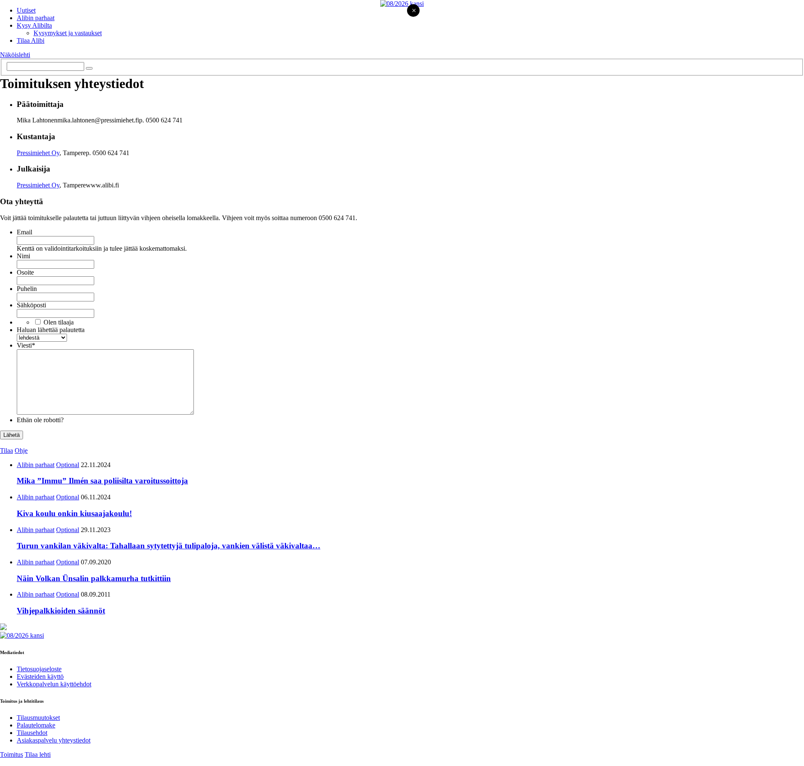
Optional (67, 464)
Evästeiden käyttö (40, 676)
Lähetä (11, 435)
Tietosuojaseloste (39, 669)
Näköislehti (15, 54)
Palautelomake (36, 725)
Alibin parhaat (35, 17)
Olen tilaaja (59, 322)
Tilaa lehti (38, 754)
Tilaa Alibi (30, 40)
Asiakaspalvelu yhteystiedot (53, 740)
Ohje (21, 450)
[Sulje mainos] (413, 11)
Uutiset (26, 10)
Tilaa (6, 450)
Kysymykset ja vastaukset (68, 32)
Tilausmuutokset (38, 717)
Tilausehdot (32, 732)
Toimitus (11, 754)
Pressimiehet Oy (38, 152)
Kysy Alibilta (34, 25)
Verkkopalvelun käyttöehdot (54, 684)
